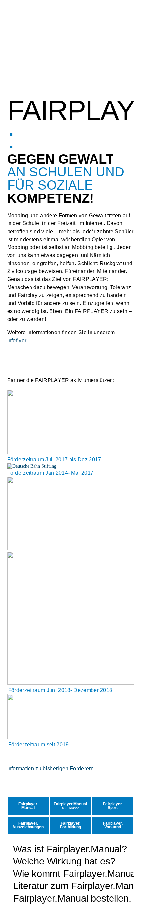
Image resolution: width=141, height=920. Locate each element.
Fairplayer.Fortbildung (70, 825)
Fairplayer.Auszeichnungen (28, 825)
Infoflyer (16, 340)
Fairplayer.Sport (113, 806)
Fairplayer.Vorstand (113, 825)
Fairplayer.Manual (28, 806)
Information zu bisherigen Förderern (50, 768)
